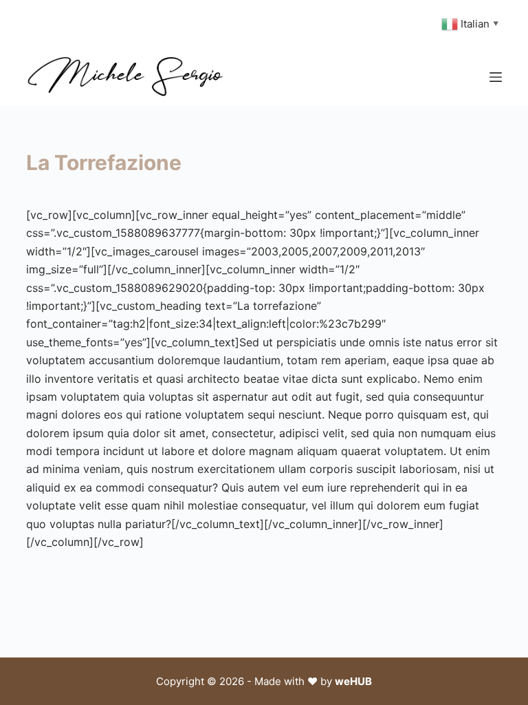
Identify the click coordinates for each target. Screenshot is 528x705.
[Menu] (496, 77)
